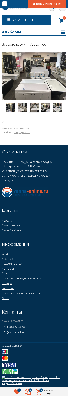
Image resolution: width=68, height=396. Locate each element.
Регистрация (53, 3)
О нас (5, 254)
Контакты (8, 268)
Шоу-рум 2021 (22, 132)
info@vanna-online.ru (14, 332)
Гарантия (8, 288)
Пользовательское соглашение (21, 293)
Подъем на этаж (12, 263)
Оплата (6, 273)
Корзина (7, 220)
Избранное (38, 44)
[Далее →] (34, 99)
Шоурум (7, 283)
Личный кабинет (12, 230)
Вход (39, 3)
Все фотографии (13, 44)
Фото (5, 298)
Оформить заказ (12, 225)
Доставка (8, 258)
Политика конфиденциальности (21, 278)
